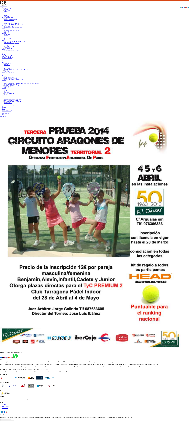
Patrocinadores (6, 92)
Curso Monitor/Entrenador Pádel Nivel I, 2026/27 (12, 105)
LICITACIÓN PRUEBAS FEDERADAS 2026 (11, 84)
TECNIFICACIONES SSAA (7, 110)
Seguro (3, 106)
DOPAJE (5, 94)
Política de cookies (5, 408)
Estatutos (5, 91)
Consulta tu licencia (7, 102)
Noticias (3, 114)
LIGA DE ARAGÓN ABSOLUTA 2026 (10, 77)
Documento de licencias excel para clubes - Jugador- (12, 101)
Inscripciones (6, 64)
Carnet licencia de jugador (8, 103)
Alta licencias (6, 98)
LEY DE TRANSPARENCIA (7, 112)
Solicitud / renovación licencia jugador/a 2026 (11, 97)
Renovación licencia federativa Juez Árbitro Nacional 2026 (13, 99)
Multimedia (4, 107)
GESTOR (5, 73)
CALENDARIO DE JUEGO (9, 74)
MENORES (4, 80)
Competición (4, 66)
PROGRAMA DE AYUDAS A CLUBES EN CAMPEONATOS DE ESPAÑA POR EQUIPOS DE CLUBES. (22, 83)
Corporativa (6, 89)
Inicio (3, 62)
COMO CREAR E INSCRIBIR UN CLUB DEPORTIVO (13, 79)
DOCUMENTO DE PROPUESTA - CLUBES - (12, 85)
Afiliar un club (6, 87)
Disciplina (4, 109)
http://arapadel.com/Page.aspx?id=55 (60, 367)
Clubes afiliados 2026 (7, 86)
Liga (3, 75)
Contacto (3, 108)
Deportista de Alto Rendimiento (9, 93)
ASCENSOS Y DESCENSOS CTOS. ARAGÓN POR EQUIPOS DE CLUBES (17, 69)
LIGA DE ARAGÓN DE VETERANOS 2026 (11, 78)
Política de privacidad (5, 406)
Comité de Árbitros (7, 90)
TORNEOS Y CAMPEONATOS (7, 63)
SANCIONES (6, 71)
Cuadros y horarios (7, 65)
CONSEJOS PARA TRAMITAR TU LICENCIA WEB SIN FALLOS (15, 96)
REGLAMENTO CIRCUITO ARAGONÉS (11, 67)
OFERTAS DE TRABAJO (6, 111)
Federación (4, 88)
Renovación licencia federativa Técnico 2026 (11, 100)
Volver (1, 372)
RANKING (6, 70)
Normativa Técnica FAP (8, 68)
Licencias (3, 95)
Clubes (3, 82)
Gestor (5, 76)
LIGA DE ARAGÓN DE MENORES (8, 72)
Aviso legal (4, 404)
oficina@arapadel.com (3, 400)
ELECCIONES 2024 (5, 113)
